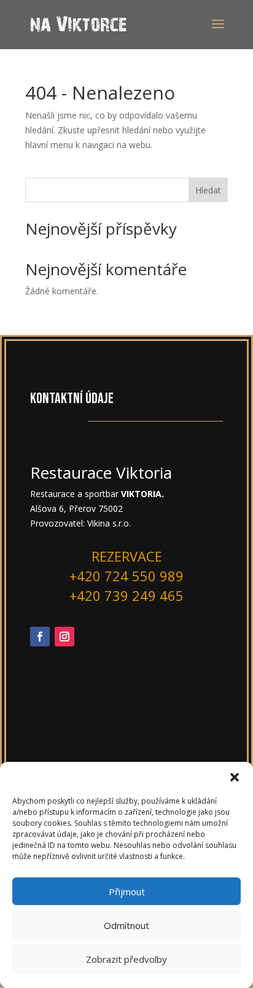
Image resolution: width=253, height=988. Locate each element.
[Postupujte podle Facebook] (40, 636)
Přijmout (127, 891)
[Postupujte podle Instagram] (64, 636)
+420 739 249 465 (126, 595)
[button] (234, 777)
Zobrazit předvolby (126, 959)
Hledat (208, 190)
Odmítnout (126, 925)
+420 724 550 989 (126, 576)
